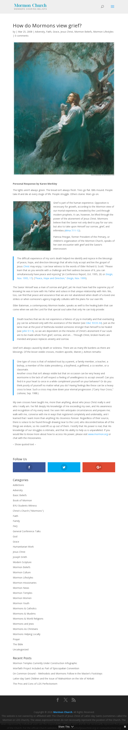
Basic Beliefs (20, 495)
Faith (49, 31)
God (15, 536)
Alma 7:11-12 (72, 230)
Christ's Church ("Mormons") (28, 510)
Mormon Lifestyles (103, 31)
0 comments (21, 35)
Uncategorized (20, 649)
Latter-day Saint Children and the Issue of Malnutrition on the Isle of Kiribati (53, 678)
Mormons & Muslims (24, 613)
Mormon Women (22, 598)
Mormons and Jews (23, 623)
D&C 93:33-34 (93, 323)
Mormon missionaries (24, 582)
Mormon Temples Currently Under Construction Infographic (45, 663)
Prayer (16, 639)
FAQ (15, 526)
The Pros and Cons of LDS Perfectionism (35, 683)
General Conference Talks (27, 531)
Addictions (18, 485)
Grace (56, 31)
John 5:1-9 (27, 331)
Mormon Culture (22, 572)
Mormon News (21, 587)
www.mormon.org (98, 434)
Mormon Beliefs (83, 31)
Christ (26, 266)
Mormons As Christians (25, 629)
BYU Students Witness (25, 505)
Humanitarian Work (23, 546)
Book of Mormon (22, 500)
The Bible (18, 644)
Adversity (40, 31)
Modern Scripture (22, 562)
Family (16, 521)
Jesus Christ (66, 31)
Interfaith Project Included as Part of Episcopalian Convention (46, 668)
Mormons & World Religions (28, 618)
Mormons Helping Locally (26, 634)
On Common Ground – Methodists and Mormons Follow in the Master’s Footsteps (57, 673)
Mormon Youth (21, 603)
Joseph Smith (20, 557)
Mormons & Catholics (24, 608)
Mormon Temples (22, 592)
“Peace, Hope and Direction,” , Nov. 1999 (60, 278)
